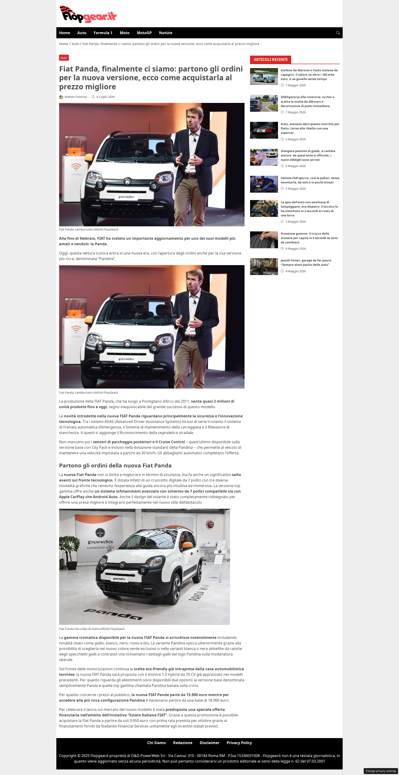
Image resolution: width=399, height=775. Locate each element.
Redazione (182, 742)
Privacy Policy (239, 742)
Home (64, 32)
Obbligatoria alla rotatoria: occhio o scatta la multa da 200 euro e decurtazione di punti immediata (307, 101)
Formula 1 (103, 32)
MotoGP (144, 32)
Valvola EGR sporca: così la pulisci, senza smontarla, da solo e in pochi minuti (310, 180)
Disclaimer (209, 742)
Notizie (165, 32)
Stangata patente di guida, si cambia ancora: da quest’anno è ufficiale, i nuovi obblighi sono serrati (308, 155)
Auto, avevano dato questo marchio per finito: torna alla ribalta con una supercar (310, 128)
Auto (81, 32)
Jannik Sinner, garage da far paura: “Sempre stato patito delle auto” (306, 262)
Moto (125, 32)
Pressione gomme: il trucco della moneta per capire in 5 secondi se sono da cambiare (309, 237)
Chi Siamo (156, 742)
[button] (338, 33)
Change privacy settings (381, 771)
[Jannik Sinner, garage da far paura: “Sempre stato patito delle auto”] (264, 266)
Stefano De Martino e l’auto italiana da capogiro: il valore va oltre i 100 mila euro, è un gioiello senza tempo (309, 74)
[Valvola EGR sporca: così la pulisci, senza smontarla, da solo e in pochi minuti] (264, 184)
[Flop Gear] (88, 13)
